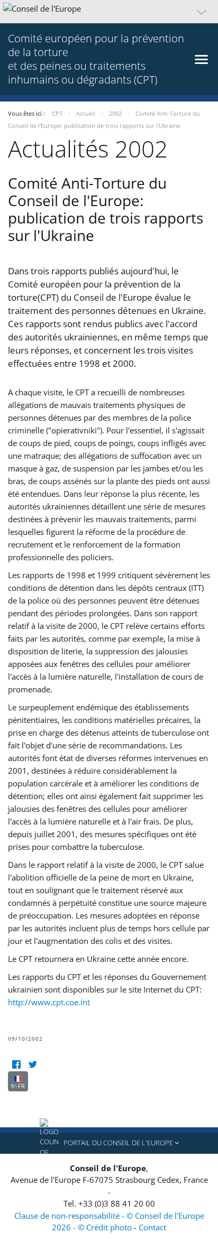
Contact (152, 1227)
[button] (109, 11)
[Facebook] (16, 1064)
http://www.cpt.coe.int (49, 1002)
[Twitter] (32, 1064)
